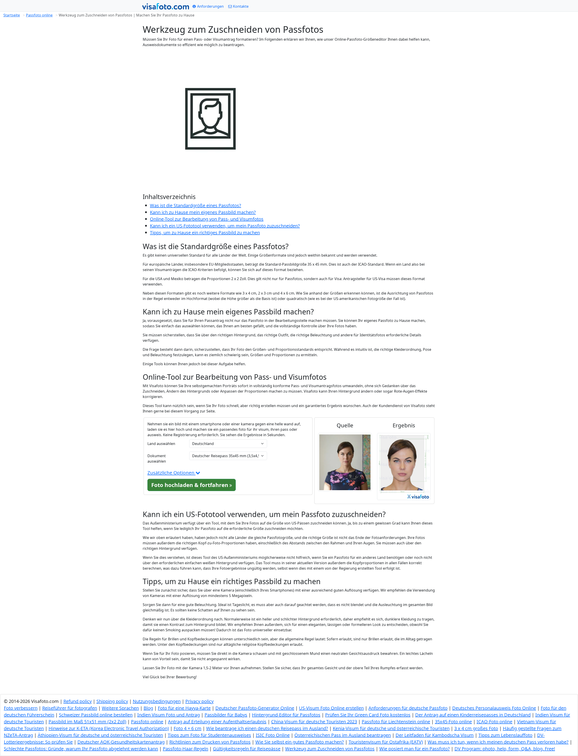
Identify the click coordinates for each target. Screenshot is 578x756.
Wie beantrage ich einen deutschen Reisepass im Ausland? (267, 728)
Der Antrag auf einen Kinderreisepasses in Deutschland (473, 715)
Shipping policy (112, 701)
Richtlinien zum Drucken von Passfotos (210, 742)
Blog (148, 708)
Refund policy (77, 701)
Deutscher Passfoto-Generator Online (254, 708)
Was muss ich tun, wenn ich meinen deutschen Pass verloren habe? (498, 742)
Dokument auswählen (156, 458)
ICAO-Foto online (494, 722)
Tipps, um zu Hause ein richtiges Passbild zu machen (205, 232)
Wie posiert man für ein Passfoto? (414, 749)
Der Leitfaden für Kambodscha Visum (435, 735)
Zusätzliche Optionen (171, 472)
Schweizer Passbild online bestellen (96, 715)
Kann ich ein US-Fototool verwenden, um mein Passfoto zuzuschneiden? (225, 226)
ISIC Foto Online (273, 735)
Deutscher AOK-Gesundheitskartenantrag (121, 742)
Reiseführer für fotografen (69, 708)
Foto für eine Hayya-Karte (184, 708)
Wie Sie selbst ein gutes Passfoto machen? (299, 742)
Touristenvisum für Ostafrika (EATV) (386, 742)
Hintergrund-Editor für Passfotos (286, 715)
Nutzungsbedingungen (157, 701)
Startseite (11, 15)
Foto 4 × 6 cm (187, 728)
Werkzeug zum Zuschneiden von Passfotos (330, 749)
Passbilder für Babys (226, 715)
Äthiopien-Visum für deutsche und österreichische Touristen (100, 735)
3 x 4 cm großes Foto (476, 728)
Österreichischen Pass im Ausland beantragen (342, 735)
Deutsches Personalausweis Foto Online (494, 708)
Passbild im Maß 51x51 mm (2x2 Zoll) (87, 722)
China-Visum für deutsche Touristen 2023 (314, 722)
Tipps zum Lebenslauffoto (505, 735)
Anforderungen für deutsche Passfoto (407, 708)
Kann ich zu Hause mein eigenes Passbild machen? (203, 212)
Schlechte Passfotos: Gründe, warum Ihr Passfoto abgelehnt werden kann (81, 749)
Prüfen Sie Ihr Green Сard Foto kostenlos (367, 715)
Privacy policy (199, 701)
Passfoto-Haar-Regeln (185, 749)
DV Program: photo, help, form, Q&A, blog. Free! (504, 749)
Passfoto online (39, 15)
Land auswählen (161, 443)
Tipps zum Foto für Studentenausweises (209, 735)
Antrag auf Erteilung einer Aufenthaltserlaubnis (217, 722)
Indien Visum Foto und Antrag (168, 715)
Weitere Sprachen (120, 708)
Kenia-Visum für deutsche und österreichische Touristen (391, 728)
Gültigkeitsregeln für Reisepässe (246, 749)
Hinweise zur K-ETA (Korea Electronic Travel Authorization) (109, 728)
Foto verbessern (20, 708)
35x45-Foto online (453, 722)
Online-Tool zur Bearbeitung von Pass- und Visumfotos (206, 219)
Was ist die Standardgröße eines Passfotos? (195, 205)
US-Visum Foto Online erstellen (331, 708)
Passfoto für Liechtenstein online (396, 722)
